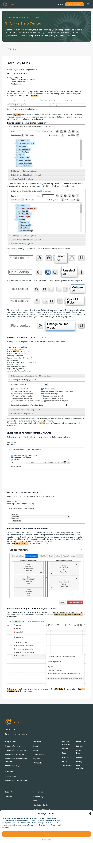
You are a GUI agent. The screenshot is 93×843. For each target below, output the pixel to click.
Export (36, 750)
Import (36, 746)
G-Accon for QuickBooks (15, 750)
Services (79, 757)
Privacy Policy (46, 840)
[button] (89, 813)
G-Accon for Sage (12, 765)
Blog (35, 801)
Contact (8, 796)
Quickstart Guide (40, 805)
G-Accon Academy (41, 809)
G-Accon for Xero (12, 746)
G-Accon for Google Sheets (16, 780)
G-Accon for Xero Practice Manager (16, 760)
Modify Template (18, 82)
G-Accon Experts (80, 751)
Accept (46, 834)
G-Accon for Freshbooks (15, 754)
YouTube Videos (17, 84)
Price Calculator (80, 766)
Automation (38, 754)
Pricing (79, 761)
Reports (36, 758)
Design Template (14, 77)
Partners (79, 746)
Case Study (38, 796)
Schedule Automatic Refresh (23, 79)
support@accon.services (17, 734)
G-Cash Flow (10, 776)
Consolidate (38, 763)
